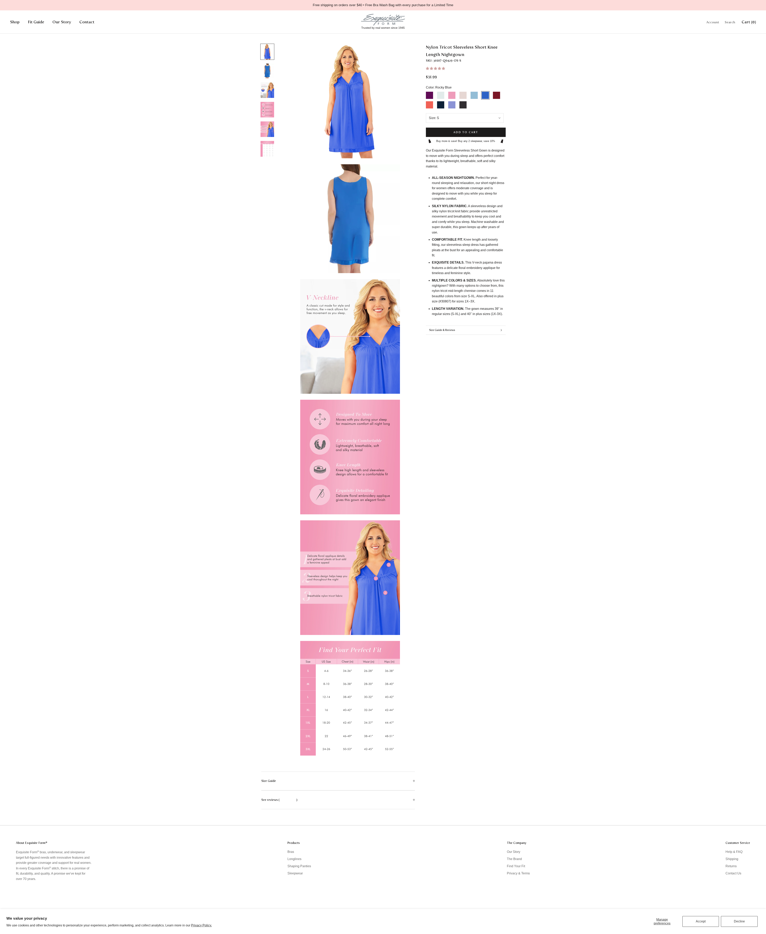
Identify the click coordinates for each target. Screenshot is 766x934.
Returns (731, 866)
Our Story (61, 22)
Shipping (732, 859)
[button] (436, 68)
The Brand (514, 859)
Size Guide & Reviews (442, 330)
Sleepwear (295, 873)
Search (730, 22)
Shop (15, 22)
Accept (701, 921)
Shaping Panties (299, 866)
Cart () (749, 22)
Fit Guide (36, 22)
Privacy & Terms (518, 873)
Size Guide (268, 781)
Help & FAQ (734, 851)
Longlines (294, 859)
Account (712, 22)
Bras (290, 851)
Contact (86, 22)
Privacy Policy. (201, 925)
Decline (739, 921)
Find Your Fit (516, 866)
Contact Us (733, 873)
